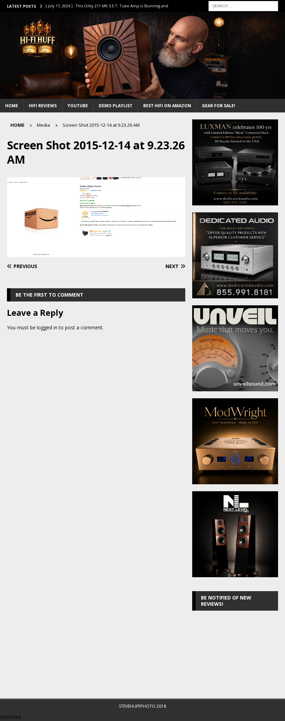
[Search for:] (243, 5)
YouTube (77, 106)
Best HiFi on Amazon (167, 106)
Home (11, 106)
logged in (47, 327)
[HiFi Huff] (142, 94)
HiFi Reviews (43, 106)
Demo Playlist (115, 106)
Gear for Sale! (218, 106)
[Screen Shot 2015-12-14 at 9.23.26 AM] (96, 253)
